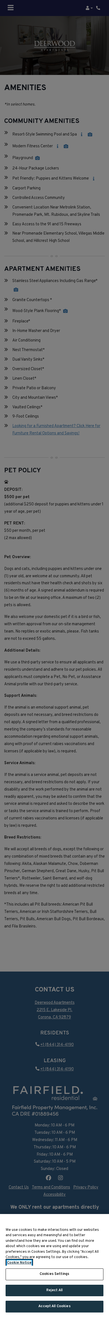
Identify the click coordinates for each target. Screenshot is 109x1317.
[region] (54, 1265)
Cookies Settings (54, 1274)
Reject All (54, 1290)
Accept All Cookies (54, 1306)
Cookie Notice (19, 1263)
